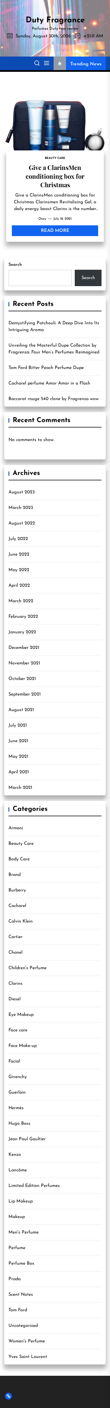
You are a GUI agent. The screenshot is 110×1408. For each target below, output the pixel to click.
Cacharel (17, 906)
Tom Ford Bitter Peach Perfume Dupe (46, 368)
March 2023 (20, 508)
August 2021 (21, 710)
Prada (14, 1279)
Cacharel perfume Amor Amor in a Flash (49, 383)
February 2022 (23, 616)
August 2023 (21, 492)
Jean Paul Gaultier (27, 1139)
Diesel (14, 999)
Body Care (19, 859)
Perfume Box (21, 1263)
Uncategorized (23, 1325)
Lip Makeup (20, 1201)
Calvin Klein (20, 921)
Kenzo (14, 1154)
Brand (14, 875)
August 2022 (21, 523)
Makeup (16, 1217)
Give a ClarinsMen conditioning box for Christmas (55, 176)
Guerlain (17, 1092)
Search (15, 265)
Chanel (15, 952)
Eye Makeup (21, 1014)
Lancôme (17, 1170)
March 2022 (20, 601)
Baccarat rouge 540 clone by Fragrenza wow (53, 399)
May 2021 (18, 756)
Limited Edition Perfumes (34, 1186)
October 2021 (22, 679)
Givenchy (17, 1077)
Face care (17, 1030)
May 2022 (18, 570)
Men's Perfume (23, 1232)
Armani (15, 828)
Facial (14, 1061)
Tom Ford (17, 1310)
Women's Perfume (26, 1341)
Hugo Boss (19, 1123)
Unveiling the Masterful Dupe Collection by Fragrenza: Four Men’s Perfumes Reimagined (53, 349)
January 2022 (22, 632)
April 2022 (19, 585)
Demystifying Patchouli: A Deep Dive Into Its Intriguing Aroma (53, 326)
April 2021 (18, 772)
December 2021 (23, 647)
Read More (55, 230)
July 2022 (18, 539)
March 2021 (20, 787)
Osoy (42, 219)
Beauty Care (21, 843)
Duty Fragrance (55, 20)
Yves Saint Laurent (27, 1357)
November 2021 (24, 663)
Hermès (16, 1108)
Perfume (16, 1248)
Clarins (15, 983)
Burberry (17, 890)
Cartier (15, 937)
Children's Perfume (27, 968)
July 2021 (17, 725)
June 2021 (18, 741)
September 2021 (24, 694)
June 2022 (18, 554)
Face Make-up (22, 1046)
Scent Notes (20, 1294)
